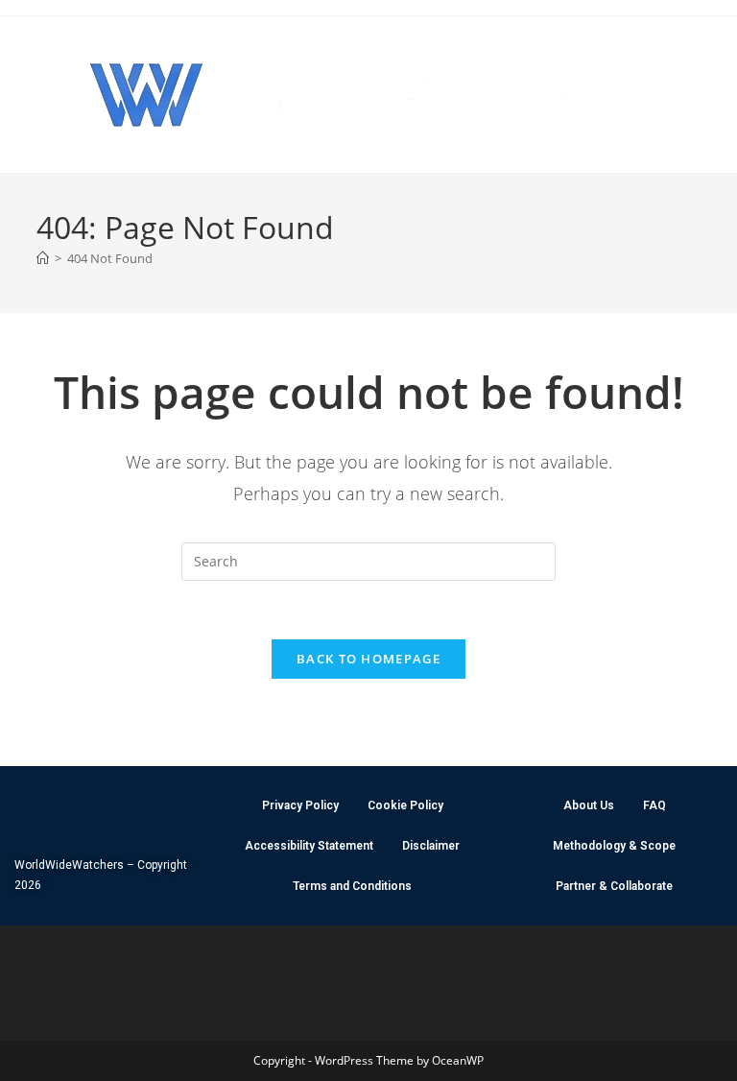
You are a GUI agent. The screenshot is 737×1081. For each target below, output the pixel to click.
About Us (588, 805)
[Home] (42, 258)
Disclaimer (431, 846)
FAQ (654, 805)
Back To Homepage (368, 658)
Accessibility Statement (309, 846)
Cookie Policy (405, 805)
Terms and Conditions (352, 886)
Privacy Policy (300, 805)
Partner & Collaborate (614, 886)
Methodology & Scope (614, 846)
